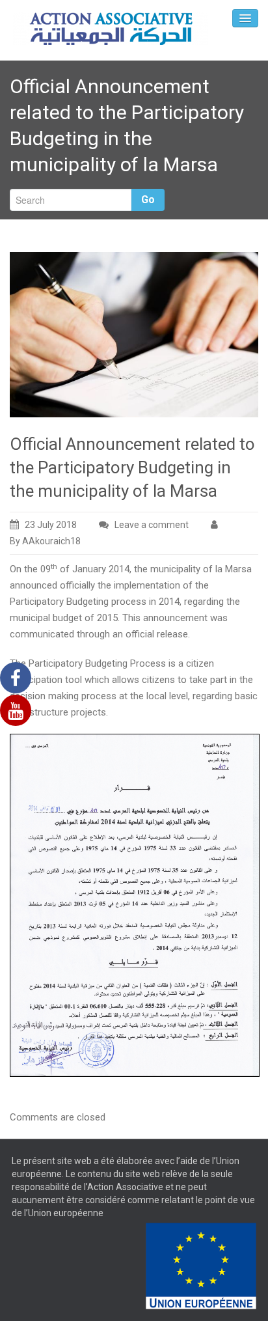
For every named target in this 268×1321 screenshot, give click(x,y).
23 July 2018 (51, 525)
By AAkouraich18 (45, 541)
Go (148, 199)
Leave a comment (151, 525)
